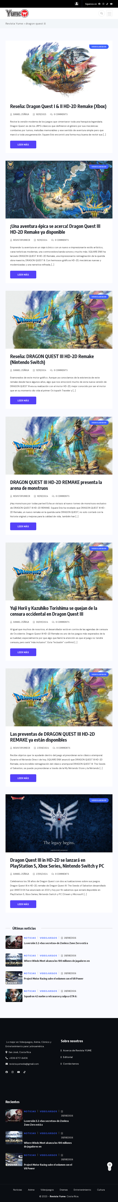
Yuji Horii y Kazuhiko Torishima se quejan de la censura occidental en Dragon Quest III (53, 611)
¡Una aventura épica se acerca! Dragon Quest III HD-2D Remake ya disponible (55, 229)
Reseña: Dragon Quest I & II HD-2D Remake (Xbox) (58, 106)
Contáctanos (71, 1063)
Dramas (64, 1189)
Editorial (68, 1057)
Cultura (101, 1189)
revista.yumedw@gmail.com (24, 1063)
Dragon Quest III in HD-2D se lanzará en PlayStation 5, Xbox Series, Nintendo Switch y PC (57, 863)
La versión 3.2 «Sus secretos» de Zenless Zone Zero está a (56, 943)
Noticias (17, 1189)
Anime (31, 1189)
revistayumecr (21, 240)
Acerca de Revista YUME (77, 1050)
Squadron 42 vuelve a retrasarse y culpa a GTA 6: (50, 996)
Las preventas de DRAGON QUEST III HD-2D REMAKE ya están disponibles (52, 737)
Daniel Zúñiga (21, 114)
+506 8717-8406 (18, 1058)
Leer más (23, 144)
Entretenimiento (82, 1189)
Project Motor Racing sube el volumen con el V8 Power (53, 978)
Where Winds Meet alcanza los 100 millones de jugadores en (57, 960)
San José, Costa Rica (19, 1052)
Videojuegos (47, 1189)
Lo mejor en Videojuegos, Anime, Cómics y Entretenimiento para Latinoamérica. (28, 1044)
